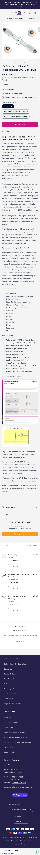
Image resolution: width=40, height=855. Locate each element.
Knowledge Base (10, 689)
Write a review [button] (20, 534)
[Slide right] (24, 62)
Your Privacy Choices (12, 850)
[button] (4, 12)
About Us (7, 717)
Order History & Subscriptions (15, 664)
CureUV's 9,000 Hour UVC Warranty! (18, 742)
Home (9, 18)
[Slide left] (15, 62)
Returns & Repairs (10, 674)
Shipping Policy (9, 752)
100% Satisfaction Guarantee (15, 732)
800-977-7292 (17, 777)
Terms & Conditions (11, 722)
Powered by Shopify (20, 837)
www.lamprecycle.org (17, 457)
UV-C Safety (8, 747)
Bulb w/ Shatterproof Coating (15, 116)
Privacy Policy (9, 727)
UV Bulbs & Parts (18, 18)
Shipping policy (32, 841)
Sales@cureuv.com (19, 782)
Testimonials (8, 699)
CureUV (11, 837)
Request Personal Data (12, 704)
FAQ (5, 684)
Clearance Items (10, 694)
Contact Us (8, 669)
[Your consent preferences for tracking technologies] (36, 851)
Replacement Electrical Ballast (16, 111)
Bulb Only (8, 106)
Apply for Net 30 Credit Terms (15, 737)
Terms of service (21, 841)
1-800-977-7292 (26, 5)
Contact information (21, 844)
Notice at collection (8, 853)
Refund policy (33, 837)
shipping (19, 635)
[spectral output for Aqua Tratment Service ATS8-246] (16, 447)
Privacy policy (9, 841)
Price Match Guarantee (12, 679)
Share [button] (6, 514)
